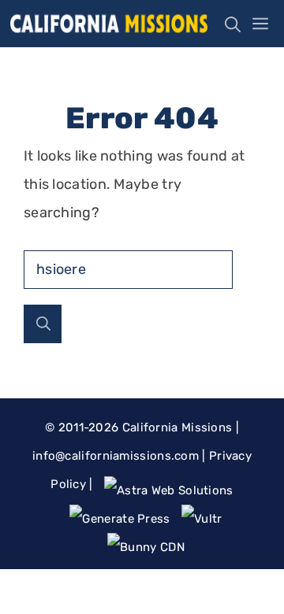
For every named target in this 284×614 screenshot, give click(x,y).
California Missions (177, 427)
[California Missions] (108, 23)
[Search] (43, 324)
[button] (229, 23)
